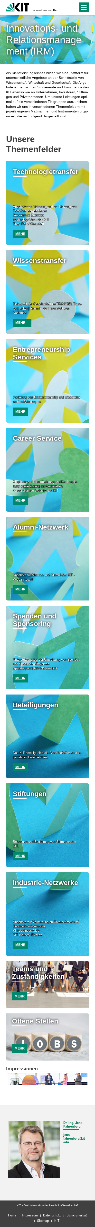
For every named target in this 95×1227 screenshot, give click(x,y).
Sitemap (43, 1221)
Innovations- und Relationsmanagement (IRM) (46, 10)
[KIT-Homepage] (17, 7)
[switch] (65, 7)
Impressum (30, 1215)
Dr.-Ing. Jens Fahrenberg (72, 1124)
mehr (20, 234)
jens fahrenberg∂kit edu (74, 1138)
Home (12, 1215)
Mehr (20, 996)
